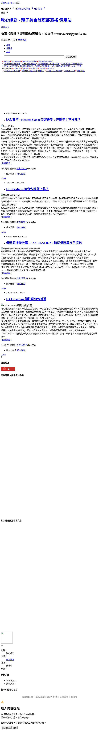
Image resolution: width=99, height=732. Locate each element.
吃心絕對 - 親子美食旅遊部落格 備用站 (36, 20)
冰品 (52, 66)
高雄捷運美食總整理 (45, 61)
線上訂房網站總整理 (29, 64)
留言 (25, 168)
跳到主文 (5, 27)
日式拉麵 (22, 66)
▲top (3, 178)
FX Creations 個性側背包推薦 (26, 299)
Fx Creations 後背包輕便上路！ (27, 189)
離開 (14, 728)
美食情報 (22, 40)
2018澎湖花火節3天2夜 (12, 71)
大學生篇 (42, 68)
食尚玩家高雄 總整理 (29, 61)
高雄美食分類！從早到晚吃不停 (71, 64)
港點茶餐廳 (45, 66)
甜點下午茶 (14, 66)
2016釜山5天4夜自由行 (54, 71)
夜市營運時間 (16, 61)
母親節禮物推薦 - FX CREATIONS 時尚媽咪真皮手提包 (44, 243)
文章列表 (7, 61)
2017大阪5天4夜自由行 (29, 71)
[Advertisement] (50, 92)
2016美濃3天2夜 (69, 71)
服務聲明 (74, 697)
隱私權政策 (64, 697)
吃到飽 (37, 66)
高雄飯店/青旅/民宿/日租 (12, 64)
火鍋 (73, 66)
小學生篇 (17, 68)
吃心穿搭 (21, 174)
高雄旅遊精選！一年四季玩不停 (48, 64)
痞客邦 (19, 168)
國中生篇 (25, 68)
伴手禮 (79, 66)
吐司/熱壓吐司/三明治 (63, 66)
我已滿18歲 (6, 728)
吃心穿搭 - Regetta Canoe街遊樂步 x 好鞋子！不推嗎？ (43, 119)
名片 (8, 51)
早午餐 (6, 66)
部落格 (9, 48)
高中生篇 (34, 68)
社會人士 (51, 68)
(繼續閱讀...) (6, 163)
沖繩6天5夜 (81, 71)
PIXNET (30, 697)
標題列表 (41, 71)
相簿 (8, 45)
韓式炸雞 (30, 66)
